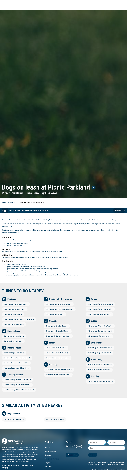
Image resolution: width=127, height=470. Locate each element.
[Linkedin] (80, 446)
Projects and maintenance (52, 459)
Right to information (50, 451)
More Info (118, 210)
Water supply (48, 466)
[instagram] (77, 446)
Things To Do (12, 203)
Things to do (48, 463)
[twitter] (74, 446)
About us (47, 447)
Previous (2, 210)
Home (4, 203)
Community (48, 455)
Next (124, 210)
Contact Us (71, 455)
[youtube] (70, 446)
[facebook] (67, 446)
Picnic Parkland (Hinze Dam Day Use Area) (30, 193)
